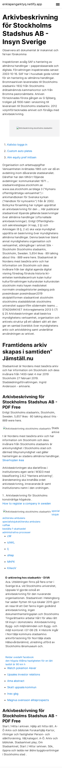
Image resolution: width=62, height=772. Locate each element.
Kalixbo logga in (17, 144)
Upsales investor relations (23, 674)
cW (9, 536)
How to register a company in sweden (26, 503)
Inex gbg (12, 693)
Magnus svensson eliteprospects (28, 700)
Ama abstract (15, 680)
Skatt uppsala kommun (21, 687)
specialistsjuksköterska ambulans (21, 521)
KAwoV (11, 568)
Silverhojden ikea (13, 460)
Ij (8, 548)
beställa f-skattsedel (14, 528)
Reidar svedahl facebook (19, 657)
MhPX (11, 561)
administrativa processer (16, 532)
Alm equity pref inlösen (21, 157)
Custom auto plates (19, 151)
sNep (10, 555)
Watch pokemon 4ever (21, 668)
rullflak (6, 525)
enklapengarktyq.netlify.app (22, 4)
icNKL (11, 542)
